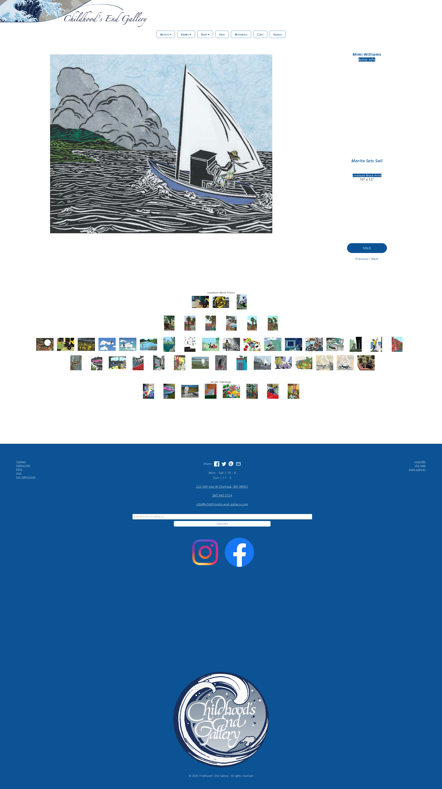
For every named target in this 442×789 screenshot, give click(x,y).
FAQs (19, 469)
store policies (417, 469)
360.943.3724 (222, 495)
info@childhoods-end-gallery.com (222, 504)
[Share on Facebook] (216, 464)
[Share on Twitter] (224, 464)
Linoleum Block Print (367, 175)
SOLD (367, 248)
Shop (204, 34)
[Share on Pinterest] (231, 464)
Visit (18, 473)
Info (222, 34)
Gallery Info (23, 465)
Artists (165, 34)
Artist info (367, 59)
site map (420, 465)
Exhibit (185, 34)
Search (277, 34)
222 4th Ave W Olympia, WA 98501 (222, 486)
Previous (361, 259)
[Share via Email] (238, 464)
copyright (420, 461)
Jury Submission (26, 477)
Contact (21, 461)
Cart (260, 34)
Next (374, 259)
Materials (241, 34)
